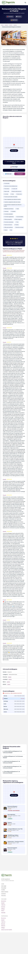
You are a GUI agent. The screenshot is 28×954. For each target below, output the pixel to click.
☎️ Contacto (10, 16)
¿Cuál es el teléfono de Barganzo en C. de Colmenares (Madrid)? (12, 752)
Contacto (3, 893)
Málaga (3, 908)
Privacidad (3, 888)
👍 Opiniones (14, 20)
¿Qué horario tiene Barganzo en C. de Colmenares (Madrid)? (11, 762)
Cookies (3, 889)
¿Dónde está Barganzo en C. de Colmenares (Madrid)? (13, 757)
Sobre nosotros (4, 891)
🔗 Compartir (20, 173)
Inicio (2, 25)
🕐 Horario (18, 16)
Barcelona (3, 901)
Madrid (6, 25)
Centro (10, 25)
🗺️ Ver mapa (14, 150)
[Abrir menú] (25, 2)
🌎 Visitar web (8, 173)
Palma (2, 910)
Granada (3, 912)
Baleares (3, 925)
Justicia (15, 25)
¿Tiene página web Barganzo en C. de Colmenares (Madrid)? (11, 772)
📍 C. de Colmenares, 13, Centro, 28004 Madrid (14, 162)
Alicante (3, 907)
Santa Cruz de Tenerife (6, 929)
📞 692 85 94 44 (14, 170)
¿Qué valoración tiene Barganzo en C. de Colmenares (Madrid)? (12, 767)
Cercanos (3, 895)
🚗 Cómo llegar (14, 166)
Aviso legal (3, 886)
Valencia (3, 905)
